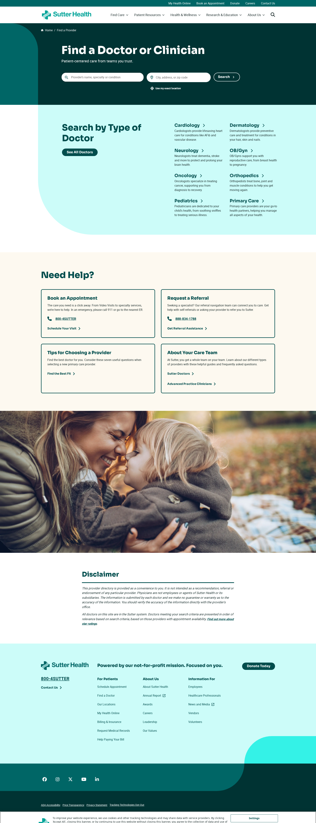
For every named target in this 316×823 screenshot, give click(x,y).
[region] (158, 810)
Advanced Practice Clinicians (189, 384)
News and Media (202, 704)
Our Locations (106, 704)
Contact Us (268, 3)
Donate (235, 3)
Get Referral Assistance (185, 328)
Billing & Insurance (109, 722)
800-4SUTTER (65, 318)
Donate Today (258, 666)
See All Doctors (80, 152)
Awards (148, 704)
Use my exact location (168, 88)
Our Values (150, 731)
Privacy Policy (65, 816)
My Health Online (179, 3)
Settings (254, 805)
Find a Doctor (106, 695)
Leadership (150, 722)
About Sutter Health (155, 687)
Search (224, 77)
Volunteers (195, 722)
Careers (250, 3)
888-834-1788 (185, 318)
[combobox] (103, 77)
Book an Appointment (210, 3)
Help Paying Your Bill (110, 739)
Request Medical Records (113, 731)
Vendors (193, 713)
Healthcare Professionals (204, 695)
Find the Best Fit (59, 374)
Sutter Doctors (178, 374)
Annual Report (155, 695)
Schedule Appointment (112, 687)
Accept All (254, 816)
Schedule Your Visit (61, 328)
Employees (195, 687)
